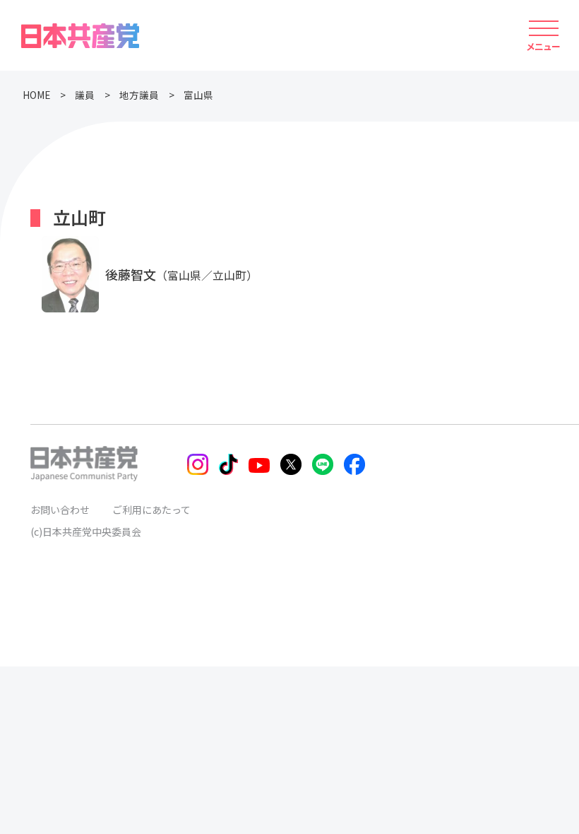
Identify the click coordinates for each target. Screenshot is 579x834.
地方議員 (139, 95)
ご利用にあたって (151, 510)
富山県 (198, 95)
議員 (85, 95)
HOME (36, 95)
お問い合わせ (60, 510)
